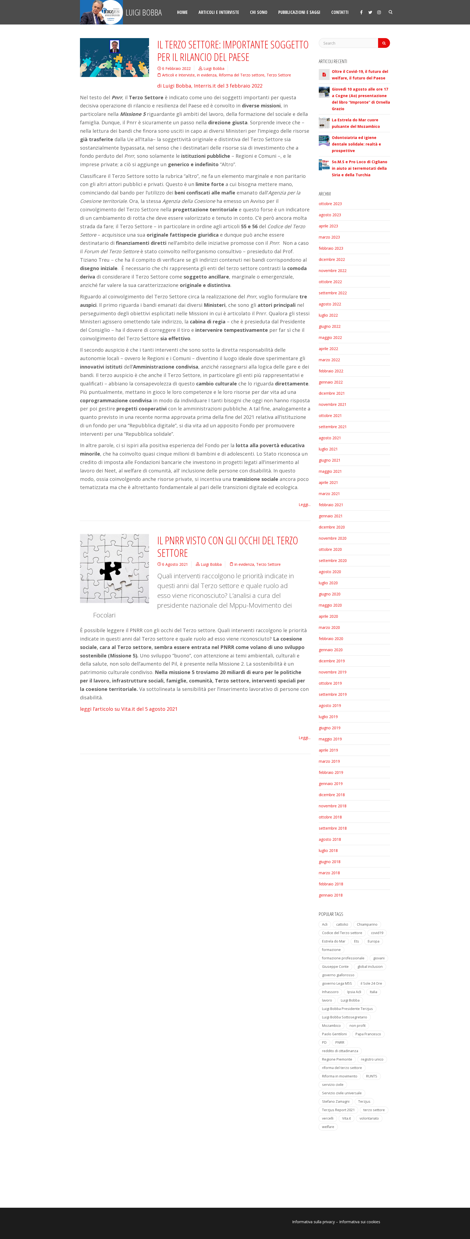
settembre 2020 (333, 560)
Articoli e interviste (219, 12)
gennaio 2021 (331, 515)
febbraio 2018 (331, 883)
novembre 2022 (333, 270)
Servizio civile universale (342, 1093)
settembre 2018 (333, 828)
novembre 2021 (333, 404)
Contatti (340, 12)
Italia (373, 992)
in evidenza (207, 75)
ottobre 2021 (330, 415)
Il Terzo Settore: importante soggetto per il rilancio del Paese (233, 50)
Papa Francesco (368, 1034)
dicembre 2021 (332, 393)
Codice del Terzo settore (342, 933)
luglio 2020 (328, 582)
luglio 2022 (328, 315)
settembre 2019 (333, 694)
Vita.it (346, 1118)
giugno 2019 (330, 727)
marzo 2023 (329, 237)
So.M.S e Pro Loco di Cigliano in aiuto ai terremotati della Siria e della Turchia (359, 168)
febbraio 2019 (331, 772)
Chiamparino (367, 924)
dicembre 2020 (332, 527)
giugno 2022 (330, 326)
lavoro (327, 1000)
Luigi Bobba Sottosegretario (344, 1017)
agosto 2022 (330, 304)
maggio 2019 (330, 738)
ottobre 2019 (330, 683)
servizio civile (333, 1084)
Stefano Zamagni (336, 1101)
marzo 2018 (329, 872)
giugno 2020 (330, 594)
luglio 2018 (328, 850)
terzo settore (374, 1110)
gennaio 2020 (331, 649)
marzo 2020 (329, 627)
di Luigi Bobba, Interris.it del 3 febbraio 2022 (209, 85)
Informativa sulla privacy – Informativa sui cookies (336, 1221)
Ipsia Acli (354, 992)
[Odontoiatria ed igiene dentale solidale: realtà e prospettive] (324, 140)
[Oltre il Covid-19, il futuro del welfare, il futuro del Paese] (324, 74)
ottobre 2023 (330, 203)
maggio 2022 (330, 337)
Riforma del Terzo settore (241, 75)
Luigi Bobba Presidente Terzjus (347, 1008)
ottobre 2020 (330, 549)
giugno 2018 (330, 861)
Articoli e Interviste (178, 75)
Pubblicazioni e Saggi (299, 12)
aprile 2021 (328, 482)
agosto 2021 (330, 437)
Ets (356, 941)
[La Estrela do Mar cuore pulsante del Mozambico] (324, 122)
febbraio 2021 (331, 504)
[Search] (384, 43)
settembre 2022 (333, 292)
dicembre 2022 (332, 259)
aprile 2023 (328, 225)
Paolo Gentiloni (334, 1034)
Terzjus (364, 1101)
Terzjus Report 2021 (338, 1110)
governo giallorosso (338, 975)
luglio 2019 (328, 716)
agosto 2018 (330, 839)
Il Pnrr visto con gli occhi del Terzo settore (227, 546)
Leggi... (305, 504)
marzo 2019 (329, 761)
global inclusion (370, 966)
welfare (328, 1126)
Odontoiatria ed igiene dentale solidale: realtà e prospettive (356, 144)
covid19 (377, 933)
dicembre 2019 (332, 660)
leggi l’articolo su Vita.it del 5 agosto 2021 (129, 709)
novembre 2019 (333, 672)
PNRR (339, 1042)
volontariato (369, 1118)
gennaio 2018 (331, 895)
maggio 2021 (330, 471)
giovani (379, 958)
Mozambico (331, 1025)
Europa (373, 941)
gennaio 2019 (331, 783)
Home (182, 12)
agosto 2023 (330, 214)
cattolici (342, 924)
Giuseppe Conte (335, 966)
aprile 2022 (328, 348)
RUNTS (371, 1076)
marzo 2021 (329, 493)
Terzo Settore (279, 75)
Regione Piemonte (337, 1059)
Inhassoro (330, 992)
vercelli (327, 1118)
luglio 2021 (328, 449)
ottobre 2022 (330, 281)
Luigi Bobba (143, 12)
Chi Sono (258, 12)
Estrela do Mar (333, 941)
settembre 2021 (333, 426)
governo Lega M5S (337, 983)
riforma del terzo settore (342, 1067)
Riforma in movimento (339, 1076)
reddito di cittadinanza (340, 1051)
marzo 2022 (329, 359)
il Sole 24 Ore (371, 983)
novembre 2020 (333, 538)
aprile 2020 (328, 616)
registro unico (372, 1059)
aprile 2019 (328, 750)
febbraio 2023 (331, 248)
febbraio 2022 (331, 370)
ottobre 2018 (330, 817)
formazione (331, 949)
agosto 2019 (330, 705)
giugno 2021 (330, 460)
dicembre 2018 (332, 794)
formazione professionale (343, 958)
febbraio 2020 (331, 638)
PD (324, 1042)
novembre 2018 (333, 805)
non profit (358, 1025)
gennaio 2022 (331, 382)
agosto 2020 (330, 571)
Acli (324, 924)
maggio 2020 (330, 605)
